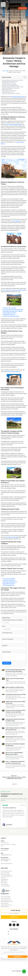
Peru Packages (5, 19)
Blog (24, 19)
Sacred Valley (19, 13)
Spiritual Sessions (4, 906)
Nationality (4, 645)
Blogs (7, 70)
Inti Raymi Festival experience (13, 371)
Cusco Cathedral (16, 221)
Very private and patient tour (9, 807)
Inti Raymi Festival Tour (8, 585)
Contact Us (3, 877)
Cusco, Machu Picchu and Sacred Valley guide (14, 290)
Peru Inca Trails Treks (5, 898)
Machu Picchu (9, 10)
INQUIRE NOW (17, 956)
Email (3, 626)
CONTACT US (14, 917)
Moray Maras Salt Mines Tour (10, 581)
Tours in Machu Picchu (6, 896)
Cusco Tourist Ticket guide (11, 537)
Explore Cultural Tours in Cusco (8, 92)
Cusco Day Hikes (17, 16)
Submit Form (7, 663)
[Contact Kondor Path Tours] (3, 957)
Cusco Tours (8, 16)
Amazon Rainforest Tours (6, 905)
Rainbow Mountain (8, 13)
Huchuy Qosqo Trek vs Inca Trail (14, 736)
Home (3, 70)
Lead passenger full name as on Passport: (12, 620)
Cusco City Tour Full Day (9, 580)
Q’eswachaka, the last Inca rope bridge (16, 694)
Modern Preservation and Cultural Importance (10, 88)
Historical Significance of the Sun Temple (9, 81)
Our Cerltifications (4, 884)
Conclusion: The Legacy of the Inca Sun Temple (11, 93)
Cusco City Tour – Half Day (9, 307)
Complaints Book (4, 879)
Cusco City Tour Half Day (9, 578)
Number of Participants (7, 639)
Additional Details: (6, 651)
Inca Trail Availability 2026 (6, 876)
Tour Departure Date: (7, 632)
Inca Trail (18, 10)
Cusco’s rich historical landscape (14, 124)
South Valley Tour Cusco (9, 314)
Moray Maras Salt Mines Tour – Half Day (12, 311)
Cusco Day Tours (4, 903)
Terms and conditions (5, 885)
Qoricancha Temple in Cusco (18, 96)
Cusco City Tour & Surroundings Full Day (13, 309)
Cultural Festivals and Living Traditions (9, 90)
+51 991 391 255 (15, 910)
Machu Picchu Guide (5, 874)
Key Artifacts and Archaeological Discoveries (10, 85)
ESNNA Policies (4, 881)
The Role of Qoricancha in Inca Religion (9, 84)
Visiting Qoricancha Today (7, 89)
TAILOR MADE (22, 8)
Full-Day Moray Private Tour (9, 312)
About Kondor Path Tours (6, 871)
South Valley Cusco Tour (9, 583)
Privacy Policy (4, 882)
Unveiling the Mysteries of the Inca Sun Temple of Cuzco (12, 80)
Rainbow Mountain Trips (6, 900)
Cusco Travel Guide (5, 872)
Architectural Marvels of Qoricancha (8, 82)
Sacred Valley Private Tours (7, 901)
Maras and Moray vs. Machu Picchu (15, 687)
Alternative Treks (16, 19)
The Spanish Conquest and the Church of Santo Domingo (12, 86)
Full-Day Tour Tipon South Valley (11, 316)
